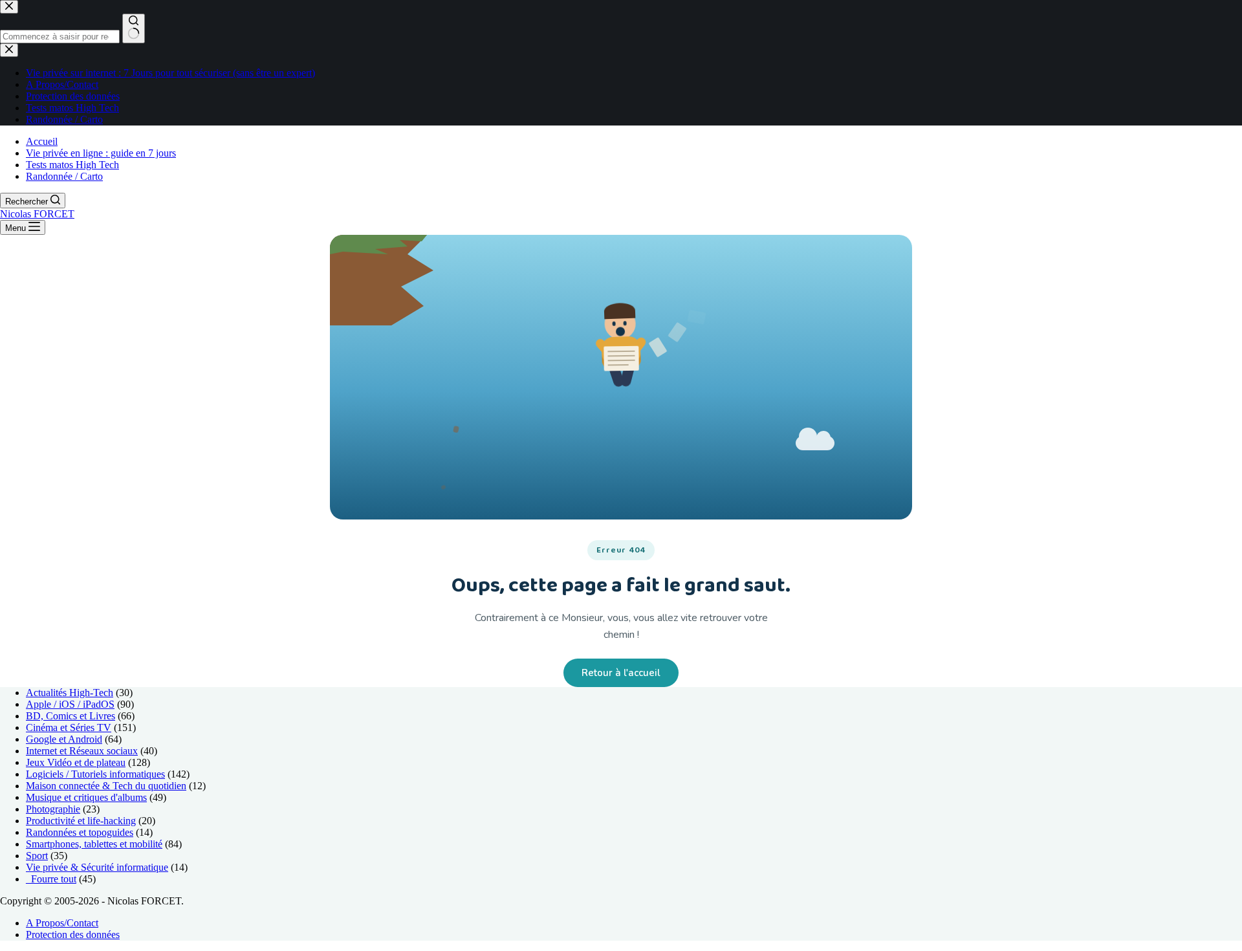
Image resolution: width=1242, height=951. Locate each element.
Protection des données (73, 934)
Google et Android (64, 739)
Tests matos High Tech (72, 164)
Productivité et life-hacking (81, 820)
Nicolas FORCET (37, 213)
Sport (37, 855)
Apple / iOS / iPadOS (70, 704)
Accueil (42, 141)
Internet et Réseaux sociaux (82, 750)
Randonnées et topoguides (79, 832)
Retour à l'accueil (621, 672)
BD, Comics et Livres (70, 715)
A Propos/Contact (62, 922)
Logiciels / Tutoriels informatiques (95, 774)
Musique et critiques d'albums (86, 797)
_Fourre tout (51, 878)
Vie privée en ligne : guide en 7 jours (101, 153)
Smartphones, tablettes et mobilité (94, 843)
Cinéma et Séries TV (68, 727)
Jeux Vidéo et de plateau (75, 762)
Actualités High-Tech (69, 692)
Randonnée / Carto (64, 176)
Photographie (53, 808)
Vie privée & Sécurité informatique (97, 867)
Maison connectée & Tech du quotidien (106, 785)
